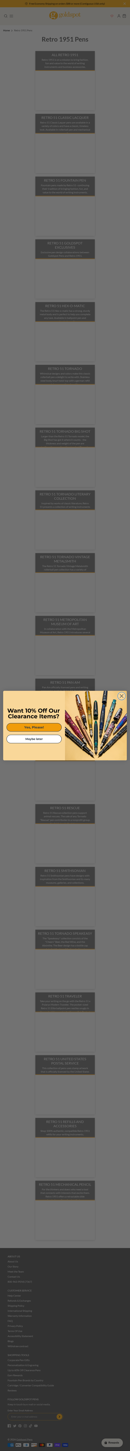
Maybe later (34, 739)
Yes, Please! (34, 727)
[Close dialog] (122, 696)
